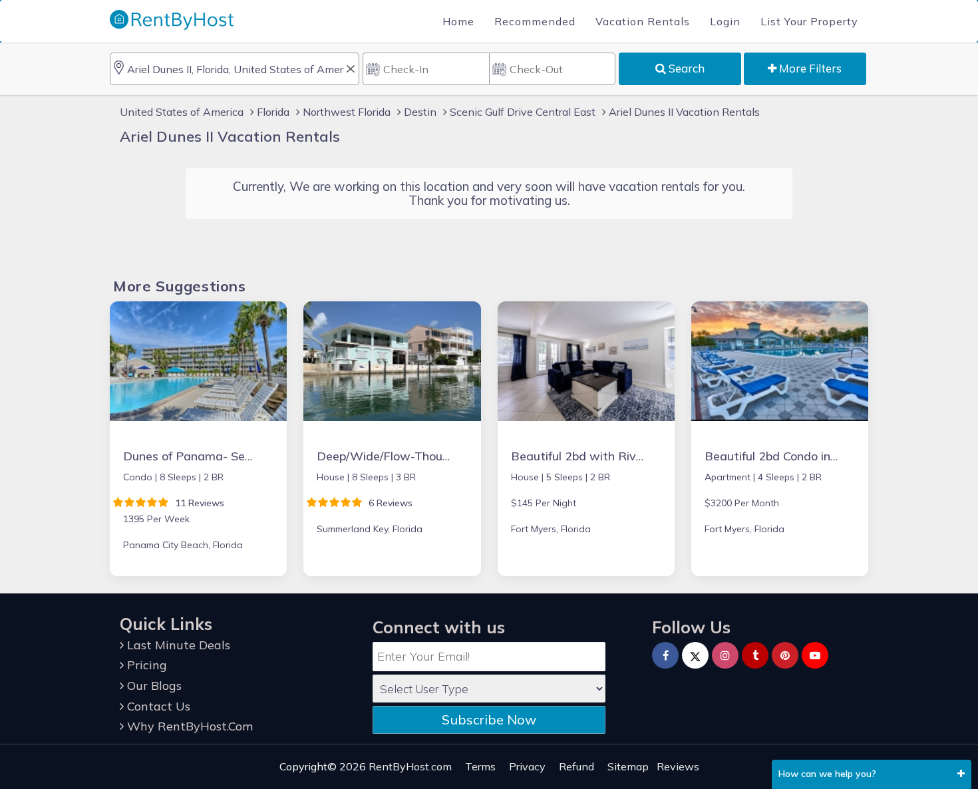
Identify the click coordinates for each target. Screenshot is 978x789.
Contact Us (157, 706)
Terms (480, 766)
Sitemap (628, 766)
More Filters (809, 68)
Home (458, 21)
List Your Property (809, 21)
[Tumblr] (755, 655)
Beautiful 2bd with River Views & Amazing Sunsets (653, 456)
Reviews (678, 766)
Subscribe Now (489, 719)
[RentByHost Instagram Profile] (725, 655)
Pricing (145, 665)
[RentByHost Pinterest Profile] (785, 655)
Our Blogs (153, 685)
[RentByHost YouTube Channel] (815, 655)
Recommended (534, 21)
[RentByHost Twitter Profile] (695, 655)
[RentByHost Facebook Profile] (665, 655)
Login (725, 21)
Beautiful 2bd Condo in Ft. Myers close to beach (837, 456)
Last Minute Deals (177, 645)
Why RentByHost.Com (188, 726)
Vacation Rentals (642, 21)
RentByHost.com (410, 766)
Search (685, 68)
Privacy (527, 766)
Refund (576, 766)
